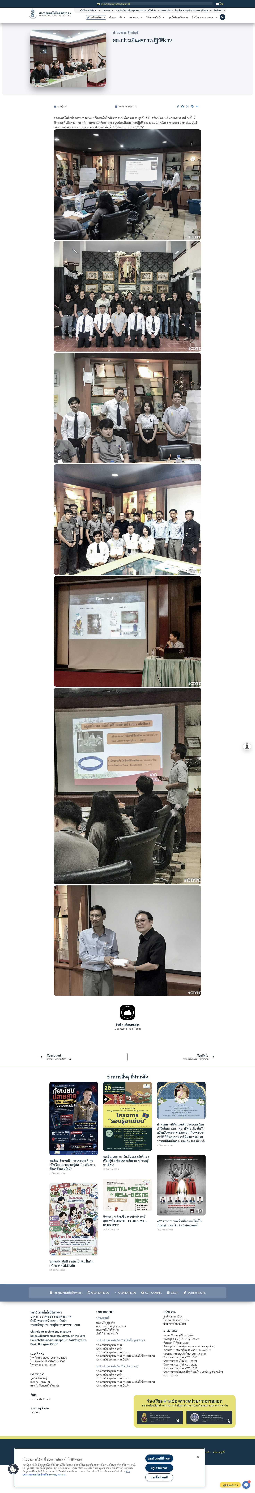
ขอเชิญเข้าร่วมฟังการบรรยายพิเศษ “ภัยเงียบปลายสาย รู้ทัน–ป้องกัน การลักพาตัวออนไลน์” (72, 1165)
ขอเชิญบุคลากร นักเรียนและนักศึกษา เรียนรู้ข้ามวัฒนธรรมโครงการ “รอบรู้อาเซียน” (126, 1160)
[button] (222, 17)
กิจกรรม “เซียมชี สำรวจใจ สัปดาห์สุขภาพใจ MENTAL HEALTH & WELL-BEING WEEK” (125, 1221)
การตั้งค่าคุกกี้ (159, 1477)
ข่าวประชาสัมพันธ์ (125, 32)
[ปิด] (198, 1457)
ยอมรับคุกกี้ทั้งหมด (159, 1458)
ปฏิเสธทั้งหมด (159, 1467)
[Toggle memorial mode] (247, 746)
